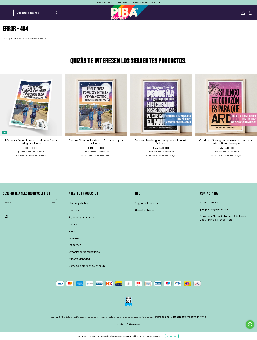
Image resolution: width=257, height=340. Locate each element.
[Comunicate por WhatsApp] (250, 324)
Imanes (73, 231)
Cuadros (74, 210)
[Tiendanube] (128, 324)
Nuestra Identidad (79, 259)
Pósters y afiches (79, 203)
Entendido (171, 336)
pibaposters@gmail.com (214, 209)
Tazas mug (75, 245)
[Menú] (6, 13)
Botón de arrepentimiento (189, 316)
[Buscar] (57, 12)
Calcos (73, 224)
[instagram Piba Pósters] (6, 216)
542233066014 (209, 202)
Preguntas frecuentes (147, 203)
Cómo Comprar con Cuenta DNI (87, 265)
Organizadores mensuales (84, 252)
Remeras (74, 238)
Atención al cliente (145, 210)
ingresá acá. (162, 316)
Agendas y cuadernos (81, 217)
